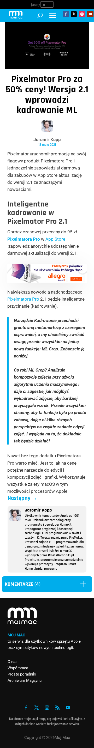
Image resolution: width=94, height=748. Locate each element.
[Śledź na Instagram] (82, 14)
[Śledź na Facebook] (66, 14)
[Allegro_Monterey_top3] (47, 281)
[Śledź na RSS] (57, 707)
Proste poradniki (22, 674)
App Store (55, 239)
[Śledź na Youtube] (90, 14)
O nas (12, 661)
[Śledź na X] (74, 14)
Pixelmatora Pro (23, 239)
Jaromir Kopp (47, 140)
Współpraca (18, 668)
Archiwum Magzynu (25, 680)
